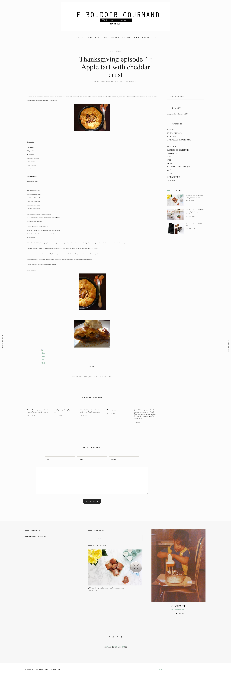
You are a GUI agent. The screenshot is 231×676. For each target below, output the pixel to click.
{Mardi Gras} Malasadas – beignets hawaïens (194, 197)
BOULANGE (114, 37)
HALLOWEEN (172, 153)
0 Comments (131, 82)
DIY (155, 37)
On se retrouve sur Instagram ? (115, 646)
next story (229, 346)
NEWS (169, 157)
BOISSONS (126, 37)
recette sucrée (102, 377)
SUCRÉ (98, 37)
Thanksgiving (111, 410)
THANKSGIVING (115, 51)
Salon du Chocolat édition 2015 (195, 225)
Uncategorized (171, 180)
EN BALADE (171, 146)
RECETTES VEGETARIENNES (178, 167)
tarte (110, 377)
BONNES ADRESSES (142, 37)
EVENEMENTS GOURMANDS (178, 150)
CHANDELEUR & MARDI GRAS (179, 140)
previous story (2, 341)
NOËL (90, 37)
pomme (85, 377)
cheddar (79, 377)
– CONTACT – (79, 37)
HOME (161, 669)
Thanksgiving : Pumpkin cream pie (64, 411)
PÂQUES (170, 163)
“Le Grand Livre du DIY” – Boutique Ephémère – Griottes (195, 212)
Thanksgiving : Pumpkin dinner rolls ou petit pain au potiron (91, 411)
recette (92, 377)
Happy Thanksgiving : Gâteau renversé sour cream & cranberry (38, 411)
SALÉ (105, 37)
